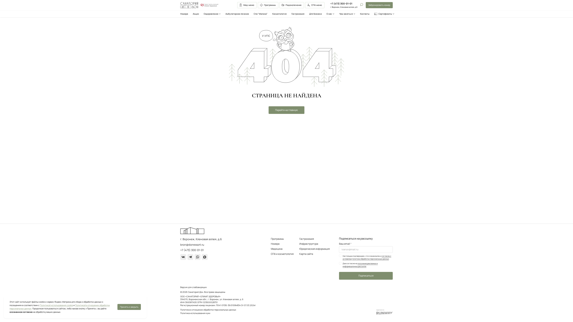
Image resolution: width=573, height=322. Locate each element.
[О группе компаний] (209, 5)
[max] (205, 257)
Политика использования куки (195, 313)
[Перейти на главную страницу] (189, 5)
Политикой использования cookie (56, 305)
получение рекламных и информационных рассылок (360, 265)
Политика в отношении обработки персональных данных (208, 309)
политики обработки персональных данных (370, 259)
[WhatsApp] (198, 257)
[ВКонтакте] (183, 257)
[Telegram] (190, 257)
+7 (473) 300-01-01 (341, 3)
